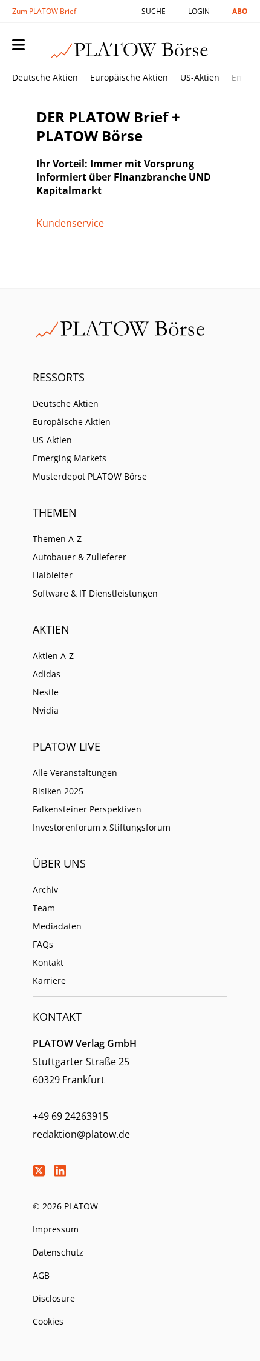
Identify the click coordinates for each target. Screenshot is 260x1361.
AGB (41, 1275)
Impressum (56, 1229)
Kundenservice (70, 223)
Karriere (49, 980)
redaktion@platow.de (81, 1134)
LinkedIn (60, 1171)
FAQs (43, 944)
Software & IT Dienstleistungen (95, 593)
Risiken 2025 (58, 791)
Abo (240, 11)
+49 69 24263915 (70, 1116)
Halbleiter (53, 575)
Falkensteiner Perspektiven (87, 809)
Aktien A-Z (53, 655)
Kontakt (48, 962)
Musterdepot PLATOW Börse (90, 476)
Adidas (46, 674)
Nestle (46, 692)
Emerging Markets (69, 458)
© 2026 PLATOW (65, 1206)
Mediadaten (57, 926)
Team (44, 908)
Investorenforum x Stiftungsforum (102, 827)
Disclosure (54, 1298)
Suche (153, 11)
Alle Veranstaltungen (75, 772)
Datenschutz (58, 1252)
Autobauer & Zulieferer (79, 557)
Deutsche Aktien (45, 77)
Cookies (48, 1321)
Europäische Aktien (129, 77)
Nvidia (46, 710)
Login (199, 11)
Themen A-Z (57, 538)
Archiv (45, 889)
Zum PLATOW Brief (44, 11)
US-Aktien (199, 77)
